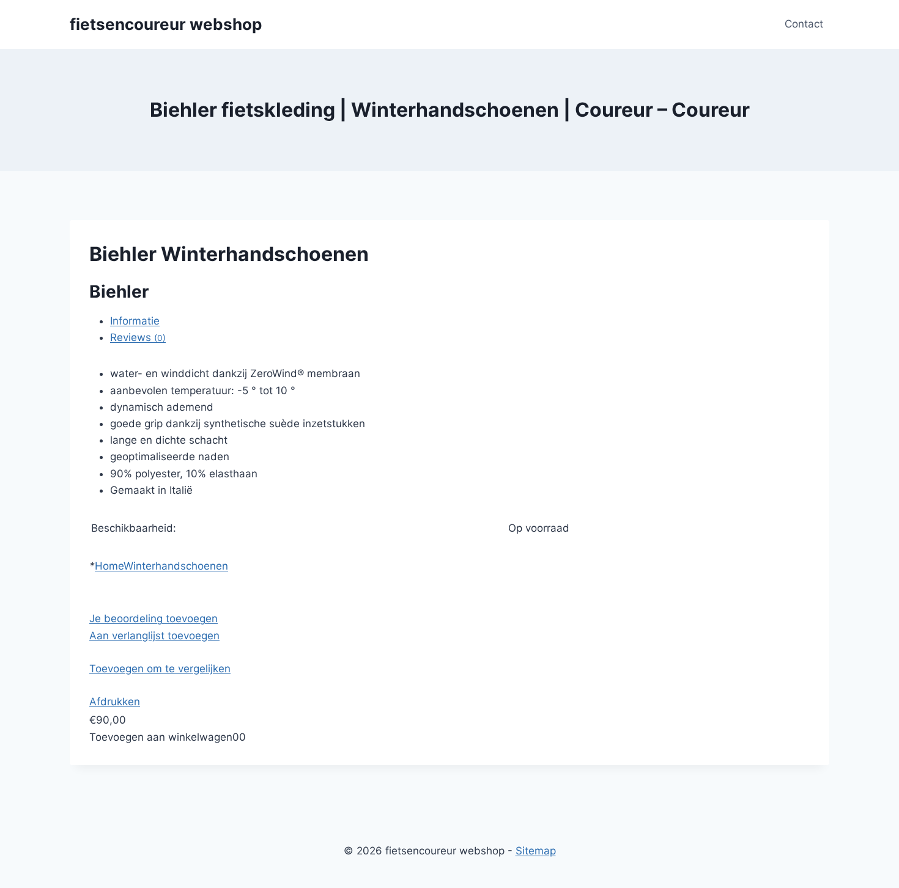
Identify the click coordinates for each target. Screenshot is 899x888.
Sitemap (536, 851)
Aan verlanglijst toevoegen (154, 635)
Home (109, 566)
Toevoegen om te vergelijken (160, 668)
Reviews (138, 337)
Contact (804, 24)
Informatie (135, 321)
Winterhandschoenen (176, 566)
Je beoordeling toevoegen (153, 618)
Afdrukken (114, 701)
